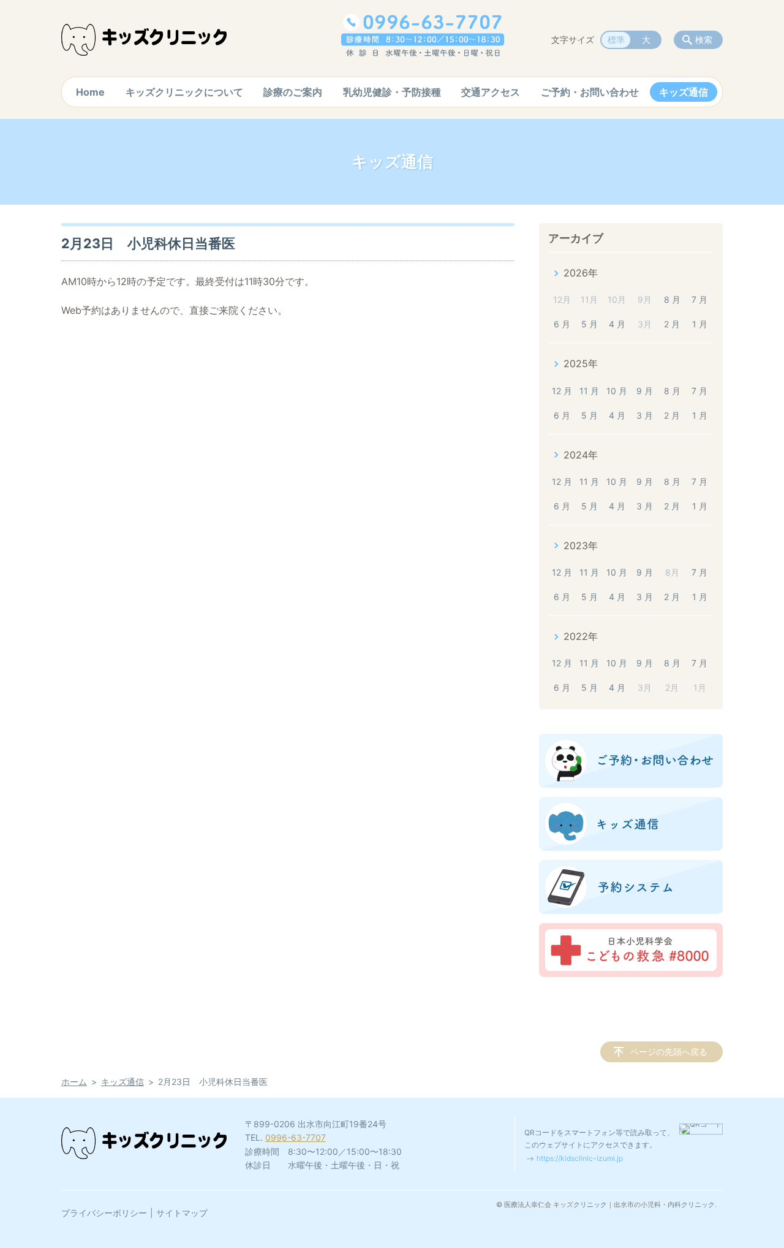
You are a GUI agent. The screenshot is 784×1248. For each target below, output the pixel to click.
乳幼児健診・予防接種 (392, 92)
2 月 (672, 324)
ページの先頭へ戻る (668, 1051)
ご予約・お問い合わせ (590, 92)
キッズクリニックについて (184, 92)
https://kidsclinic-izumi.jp (580, 1158)
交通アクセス (490, 92)
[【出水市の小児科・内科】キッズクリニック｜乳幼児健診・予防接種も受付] (144, 39)
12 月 (562, 391)
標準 (616, 39)
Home (90, 92)
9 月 (644, 391)
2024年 (581, 455)
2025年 (581, 363)
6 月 (562, 324)
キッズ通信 (683, 92)
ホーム (74, 1081)
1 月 (699, 324)
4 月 (617, 324)
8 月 (672, 299)
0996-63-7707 (295, 1137)
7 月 (699, 299)
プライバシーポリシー (104, 1213)
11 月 (589, 391)
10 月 (616, 391)
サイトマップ (182, 1213)
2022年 (581, 636)
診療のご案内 (292, 92)
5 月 (589, 324)
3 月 (644, 415)
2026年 (581, 273)
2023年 (581, 545)
